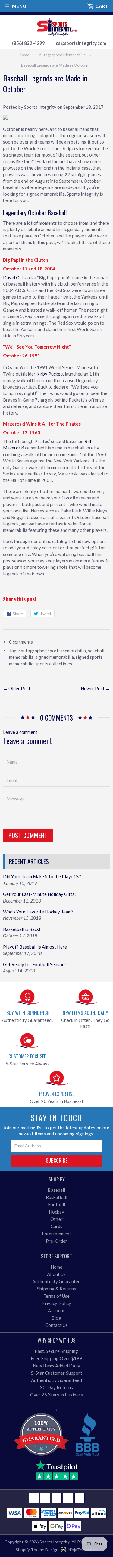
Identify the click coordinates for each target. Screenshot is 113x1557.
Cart (102, 6)
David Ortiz (15, 277)
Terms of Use (56, 1296)
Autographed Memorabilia (62, 54)
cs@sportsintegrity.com (81, 43)
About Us (56, 1274)
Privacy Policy (56, 1303)
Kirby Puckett (50, 373)
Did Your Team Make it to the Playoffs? (42, 876)
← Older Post (16, 688)
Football (56, 1204)
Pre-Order (56, 1241)
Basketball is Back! (21, 929)
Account (56, 1310)
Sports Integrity (54, 1541)
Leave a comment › (21, 732)
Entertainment (56, 1233)
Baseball (56, 1190)
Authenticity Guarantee (56, 1281)
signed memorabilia (54, 657)
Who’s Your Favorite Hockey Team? (38, 911)
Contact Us (56, 1325)
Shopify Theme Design (37, 1549)
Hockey (56, 1211)
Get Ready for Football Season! (34, 964)
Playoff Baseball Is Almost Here (35, 946)
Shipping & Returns (56, 1288)
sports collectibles (53, 663)
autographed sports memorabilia (53, 650)
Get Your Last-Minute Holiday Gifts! (39, 894)
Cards (57, 1226)
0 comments (21, 641)
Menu (19, 6)
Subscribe (56, 1160)
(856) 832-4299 (28, 43)
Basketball (56, 1197)
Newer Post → (95, 688)
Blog (56, 1317)
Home (24, 54)
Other (56, 1219)
